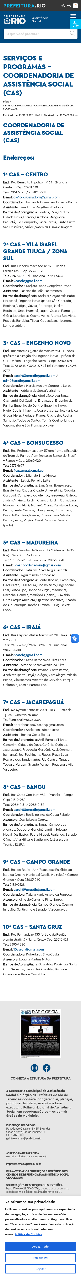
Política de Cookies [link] (28, 1234)
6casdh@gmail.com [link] (28, 655)
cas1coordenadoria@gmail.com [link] (37, 197)
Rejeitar (40, 1269)
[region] (40, 1236)
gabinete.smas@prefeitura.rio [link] (23, 1138)
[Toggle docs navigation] (73, 15)
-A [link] (63, 5)
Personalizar (40, 1258)
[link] (75, 24)
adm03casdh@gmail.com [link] (21, 380)
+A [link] (69, 5)
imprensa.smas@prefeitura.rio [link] (23, 1164)
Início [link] (6, 101)
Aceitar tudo (40, 1246)
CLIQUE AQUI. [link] (14, 1177)
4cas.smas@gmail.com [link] (30, 470)
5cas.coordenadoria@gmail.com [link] (37, 565)
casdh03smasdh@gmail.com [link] (34, 375)
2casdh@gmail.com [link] (28, 281)
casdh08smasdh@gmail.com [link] (34, 809)
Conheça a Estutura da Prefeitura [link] (41, 1078)
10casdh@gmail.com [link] (29, 949)
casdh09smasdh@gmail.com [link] (34, 889)
